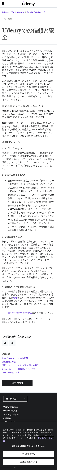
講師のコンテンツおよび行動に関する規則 (20, 365)
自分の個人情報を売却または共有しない (28, 446)
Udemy (5, 12)
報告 (15, 297)
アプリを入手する (11, 414)
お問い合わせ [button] (17, 382)
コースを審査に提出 (11, 372)
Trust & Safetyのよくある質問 (15, 358)
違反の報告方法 (9, 362)
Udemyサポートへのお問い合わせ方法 (18, 369)
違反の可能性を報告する (20, 312)
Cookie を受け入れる (28, 462)
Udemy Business (10, 407)
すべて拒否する (28, 454)
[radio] (5, 343)
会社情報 (7, 418)
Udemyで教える (10, 410)
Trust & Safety (17, 12)
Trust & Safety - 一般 (36, 12)
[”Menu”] (3, 3)
